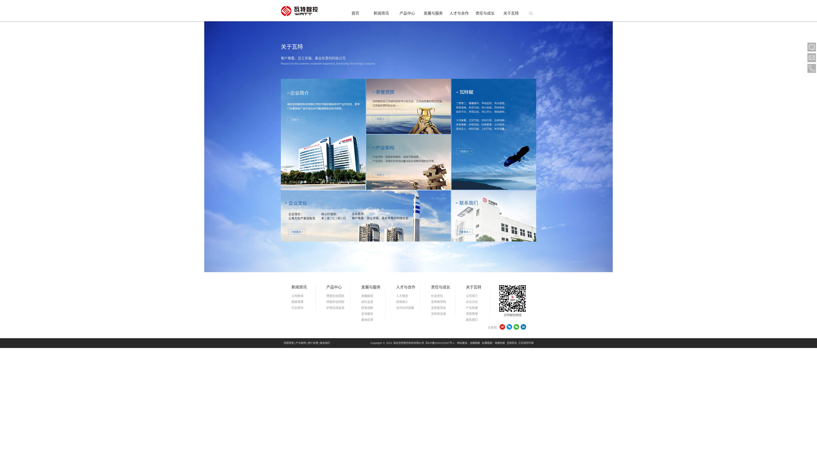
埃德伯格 (500, 343)
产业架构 (301, 343)
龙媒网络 (475, 343)
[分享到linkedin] (523, 327)
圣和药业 (512, 343)
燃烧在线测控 (335, 296)
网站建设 (462, 343)
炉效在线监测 (335, 307)
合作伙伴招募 (405, 307)
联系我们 (472, 319)
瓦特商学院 (438, 301)
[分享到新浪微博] (502, 327)
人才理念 (402, 296)
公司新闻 (297, 296)
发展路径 (367, 296)
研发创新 (367, 307)
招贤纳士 (402, 301)
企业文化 (472, 301)
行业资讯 (297, 307)
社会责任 (437, 296)
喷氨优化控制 (335, 301)
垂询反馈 (367, 319)
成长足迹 (367, 301)
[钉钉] (509, 327)
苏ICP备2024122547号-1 (439, 343)
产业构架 (472, 307)
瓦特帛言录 (438, 313)
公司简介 (472, 296)
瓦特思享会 (438, 307)
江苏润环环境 (526, 343)
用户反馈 (313, 343)
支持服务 (367, 313)
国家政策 (297, 301)
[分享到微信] (516, 327)
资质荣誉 (472, 313)
